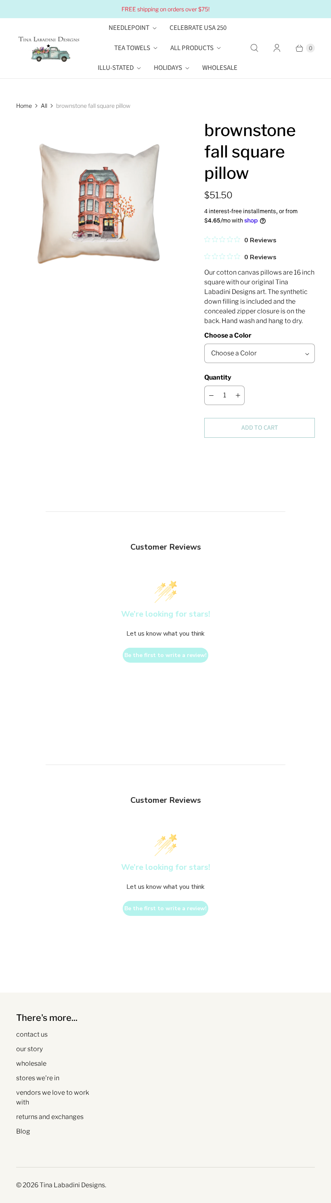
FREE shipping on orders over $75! (165, 9)
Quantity (217, 377)
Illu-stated (116, 68)
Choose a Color (227, 335)
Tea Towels (132, 48)
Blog (23, 1131)
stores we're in (37, 1078)
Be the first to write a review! (165, 655)
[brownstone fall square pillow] (99, 202)
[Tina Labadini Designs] (48, 48)
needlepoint (129, 28)
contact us (32, 1034)
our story (29, 1049)
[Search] (254, 48)
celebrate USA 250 (198, 28)
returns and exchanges (50, 1117)
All (44, 105)
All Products (192, 48)
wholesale (31, 1063)
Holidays (168, 68)
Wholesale (219, 68)
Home (24, 105)
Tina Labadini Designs (72, 1185)
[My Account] (277, 48)
